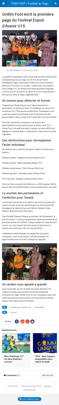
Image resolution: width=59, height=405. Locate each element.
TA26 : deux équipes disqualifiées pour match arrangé (45, 359)
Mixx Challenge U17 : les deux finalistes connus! (14, 359)
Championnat (29, 390)
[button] (3, 3)
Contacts (48, 386)
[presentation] (52, 351)
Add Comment (47, 375)
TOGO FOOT (12, 386)
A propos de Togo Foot (31, 386)
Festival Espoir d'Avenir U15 (20, 307)
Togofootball (39, 307)
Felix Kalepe (14, 70)
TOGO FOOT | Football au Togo (29, 3)
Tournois (13, 312)
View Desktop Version (30, 399)
